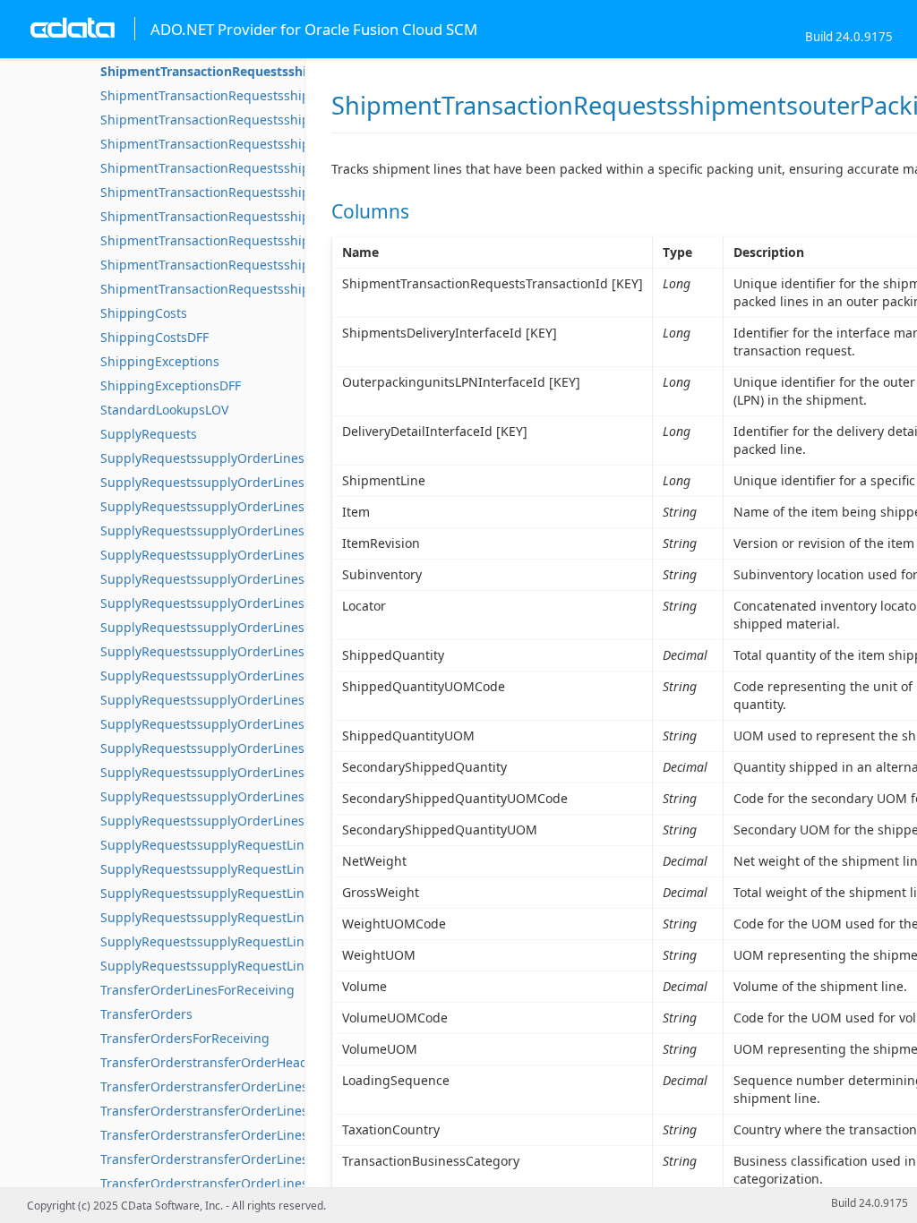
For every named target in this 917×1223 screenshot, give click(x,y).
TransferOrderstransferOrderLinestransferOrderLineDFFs (272, 1183)
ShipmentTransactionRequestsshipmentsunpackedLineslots (279, 240)
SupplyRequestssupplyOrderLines (202, 457)
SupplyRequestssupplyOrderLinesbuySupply (234, 530)
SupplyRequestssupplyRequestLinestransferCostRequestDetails (291, 965)
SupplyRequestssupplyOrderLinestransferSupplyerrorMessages (292, 772)
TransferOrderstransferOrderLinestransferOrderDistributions (285, 1110)
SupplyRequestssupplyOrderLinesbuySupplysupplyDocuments (288, 603)
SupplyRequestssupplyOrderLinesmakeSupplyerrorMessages (284, 675)
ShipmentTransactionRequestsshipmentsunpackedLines (269, 119)
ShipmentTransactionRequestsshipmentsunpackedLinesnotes (285, 264)
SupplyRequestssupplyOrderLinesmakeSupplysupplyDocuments (293, 699)
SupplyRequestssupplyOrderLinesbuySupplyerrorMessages (279, 578)
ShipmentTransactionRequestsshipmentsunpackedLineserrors (287, 216)
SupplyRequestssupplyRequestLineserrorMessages (254, 917)
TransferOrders (146, 1013)
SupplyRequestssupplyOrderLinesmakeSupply (239, 627)
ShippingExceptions (159, 361)
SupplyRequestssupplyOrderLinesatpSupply (232, 482)
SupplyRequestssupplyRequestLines (209, 844)
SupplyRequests (148, 433)
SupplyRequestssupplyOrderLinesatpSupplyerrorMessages (278, 506)
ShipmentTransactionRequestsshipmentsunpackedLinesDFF (279, 192)
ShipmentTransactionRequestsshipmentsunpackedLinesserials (288, 288)
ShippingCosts (143, 312)
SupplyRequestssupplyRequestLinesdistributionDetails (265, 868)
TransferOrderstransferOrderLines (204, 1086)
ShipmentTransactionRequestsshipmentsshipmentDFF (263, 95)
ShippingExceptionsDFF (170, 385)
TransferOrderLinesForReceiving (197, 989)
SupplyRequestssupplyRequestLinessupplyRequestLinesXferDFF (292, 941)
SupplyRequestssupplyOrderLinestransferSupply (247, 723)
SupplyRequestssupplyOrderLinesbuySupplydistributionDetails (290, 554)
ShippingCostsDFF (154, 337)
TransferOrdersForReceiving (185, 1038)
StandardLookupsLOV (164, 409)
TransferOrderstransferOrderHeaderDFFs (224, 1062)
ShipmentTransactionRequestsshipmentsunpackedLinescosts (284, 167)
